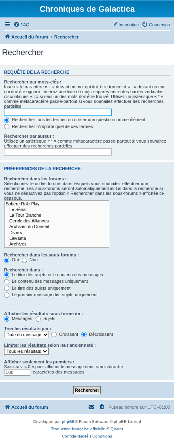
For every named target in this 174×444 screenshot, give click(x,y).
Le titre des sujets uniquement (40, 288)
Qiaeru (116, 429)
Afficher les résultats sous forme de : (43, 313)
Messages (21, 318)
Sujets (48, 318)
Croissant (68, 334)
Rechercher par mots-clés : (33, 81)
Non (33, 259)
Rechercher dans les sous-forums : (41, 254)
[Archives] (56, 244)
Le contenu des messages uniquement (49, 281)
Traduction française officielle (78, 429)
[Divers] (56, 233)
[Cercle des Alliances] (56, 221)
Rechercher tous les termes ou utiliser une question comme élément (78, 119)
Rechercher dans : (23, 269)
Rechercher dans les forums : (35, 178)
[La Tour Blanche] (56, 215)
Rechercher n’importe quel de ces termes (52, 126)
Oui (15, 259)
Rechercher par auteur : (29, 136)
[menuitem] (21, 25)
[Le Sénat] (56, 210)
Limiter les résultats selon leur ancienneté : (50, 345)
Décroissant (100, 334)
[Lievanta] (56, 238)
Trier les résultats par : (27, 328)
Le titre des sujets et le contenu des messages (57, 274)
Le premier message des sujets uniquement (54, 294)
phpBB (68, 421)
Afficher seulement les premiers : (39, 361)
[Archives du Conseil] (56, 227)
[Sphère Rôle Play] (56, 204)
